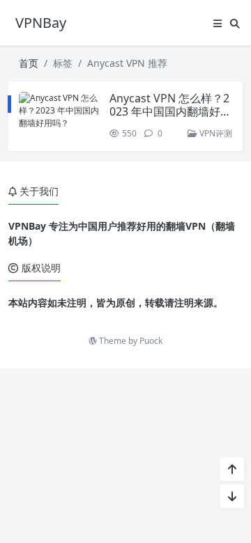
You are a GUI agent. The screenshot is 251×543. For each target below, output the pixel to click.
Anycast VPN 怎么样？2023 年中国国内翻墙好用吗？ (170, 111)
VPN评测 (214, 133)
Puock (150, 341)
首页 (28, 63)
